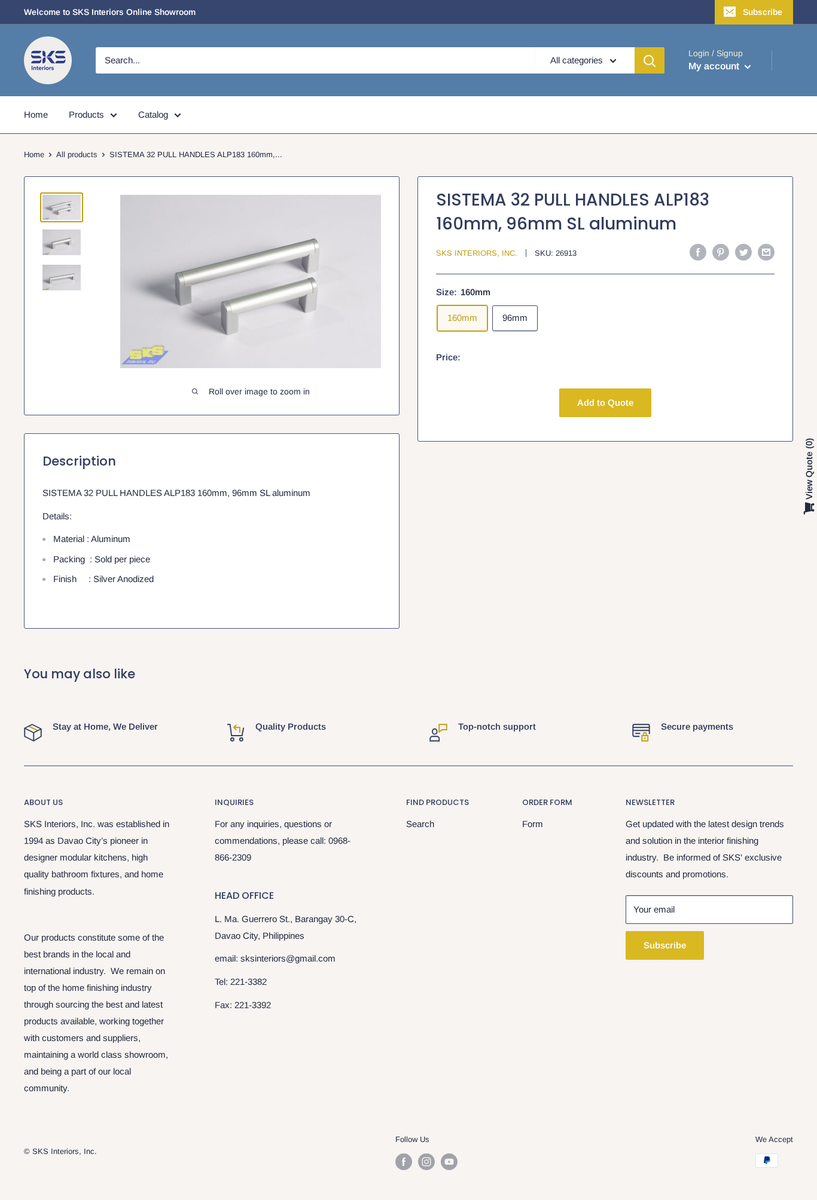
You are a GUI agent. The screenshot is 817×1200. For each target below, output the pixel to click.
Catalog (153, 114)
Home (36, 114)
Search (420, 824)
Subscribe (762, 12)
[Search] (649, 60)
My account (715, 66)
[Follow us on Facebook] (403, 1161)
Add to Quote (605, 402)
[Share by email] (766, 252)
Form (532, 824)
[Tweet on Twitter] (743, 252)
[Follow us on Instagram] (426, 1161)
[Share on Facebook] (698, 252)
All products (76, 154)
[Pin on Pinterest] (720, 252)
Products (86, 114)
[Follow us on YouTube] (449, 1161)
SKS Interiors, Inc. (476, 253)
